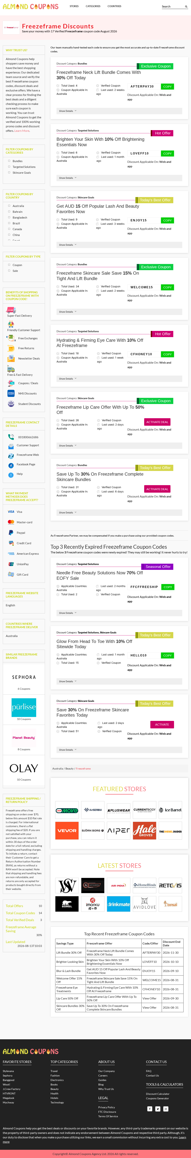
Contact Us (152, 1075)
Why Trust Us (106, 1089)
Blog (101, 1084)
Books (54, 1084)
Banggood (8, 1080)
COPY (167, 86)
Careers (102, 1075)
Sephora (7, 1075)
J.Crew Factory (11, 1089)
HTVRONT (9, 1093)
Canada (17, 229)
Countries (114, 6)
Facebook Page (26, 464)
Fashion (55, 1075)
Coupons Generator (157, 1098)
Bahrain (17, 211)
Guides (102, 1080)
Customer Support (28, 445)
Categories (93, 6)
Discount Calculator (158, 1093)
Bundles (18, 161)
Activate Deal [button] (157, 422)
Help (20, 473)
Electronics (57, 1080)
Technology (57, 1102)
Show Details (66, 111)
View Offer (149, 998)
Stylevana (8, 1071)
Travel (54, 1071)
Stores (74, 6)
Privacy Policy (106, 1107)
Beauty (55, 1089)
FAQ (148, 1071)
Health (54, 1093)
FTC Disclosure (107, 1111)
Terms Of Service (108, 1116)
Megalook (8, 1097)
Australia (18, 206)
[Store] (67, 885)
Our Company (106, 1071)
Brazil (16, 223)
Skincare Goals (22, 172)
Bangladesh (20, 217)
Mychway (8, 1102)
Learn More (21, 130)
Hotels (54, 1097)
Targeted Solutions (24, 166)
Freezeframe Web (28, 454)
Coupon (17, 265)
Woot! (6, 1084)
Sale (15, 270)
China (16, 234)
